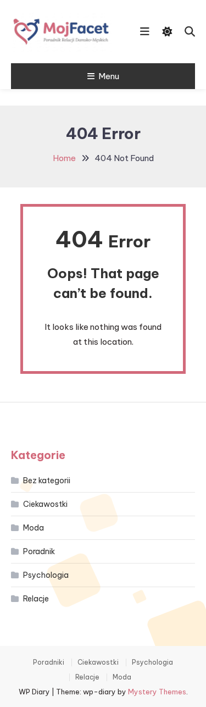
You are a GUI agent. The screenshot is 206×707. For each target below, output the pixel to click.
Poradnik (39, 551)
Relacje (36, 599)
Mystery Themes (157, 691)
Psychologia (46, 575)
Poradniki (48, 662)
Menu (108, 76)
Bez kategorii (46, 480)
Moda (33, 528)
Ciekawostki (45, 504)
